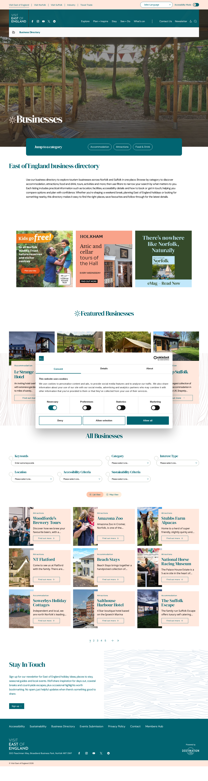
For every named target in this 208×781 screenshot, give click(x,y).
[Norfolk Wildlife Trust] (44, 259)
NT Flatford (44, 559)
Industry (71, 5)
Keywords (21, 456)
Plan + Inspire (100, 21)
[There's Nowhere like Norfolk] (163, 259)
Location (20, 472)
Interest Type (169, 456)
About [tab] (149, 368)
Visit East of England (19, 5)
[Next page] (112, 641)
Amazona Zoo (110, 518)
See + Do (125, 21)
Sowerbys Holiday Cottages (50, 602)
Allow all (147, 420)
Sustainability (38, 726)
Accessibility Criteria (77, 472)
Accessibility (17, 726)
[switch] (87, 407)
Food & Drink (143, 146)
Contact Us (165, 21)
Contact (135, 726)
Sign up (15, 706)
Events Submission (91, 726)
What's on (139, 21)
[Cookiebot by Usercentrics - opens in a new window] (156, 358)
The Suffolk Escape (172, 602)
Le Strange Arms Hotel (29, 374)
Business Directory (63, 726)
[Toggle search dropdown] (195, 21)
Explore (85, 21)
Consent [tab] (58, 369)
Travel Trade (86, 5)
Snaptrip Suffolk (173, 371)
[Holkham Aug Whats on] (104, 259)
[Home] (13, 32)
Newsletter (181, 21)
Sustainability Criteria (126, 472)
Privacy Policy (116, 726)
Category (118, 456)
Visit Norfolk (40, 5)
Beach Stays (108, 559)
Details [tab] (104, 368)
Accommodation (99, 146)
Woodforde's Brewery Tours (47, 520)
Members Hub (154, 726)
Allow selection (104, 420)
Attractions (122, 146)
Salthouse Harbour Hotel (110, 602)
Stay (114, 21)
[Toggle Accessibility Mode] (196, 4)
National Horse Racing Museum (176, 561)
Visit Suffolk (56, 5)
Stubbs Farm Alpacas (173, 520)
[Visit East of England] (18, 18)
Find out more (30, 397)
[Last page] (117, 641)
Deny (60, 420)
